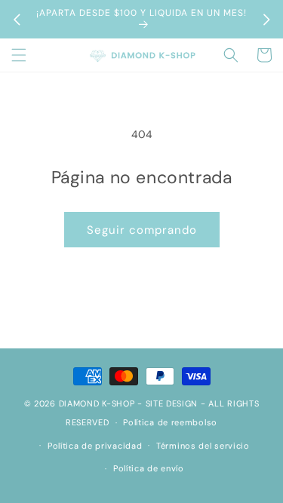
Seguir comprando (142, 230)
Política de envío (148, 468)
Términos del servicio (203, 445)
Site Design (172, 403)
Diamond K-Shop (97, 403)
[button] (18, 55)
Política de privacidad (95, 445)
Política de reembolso (170, 422)
